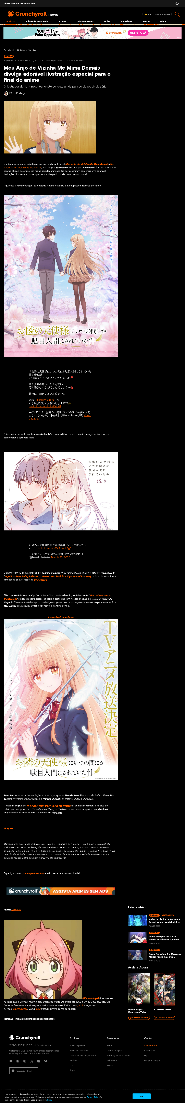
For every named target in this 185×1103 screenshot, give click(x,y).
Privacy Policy (93, 1097)
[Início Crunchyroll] (24, 1039)
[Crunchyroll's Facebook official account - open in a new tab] (17, 1061)
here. (49, 1100)
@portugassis (19, 1009)
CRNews (16, 910)
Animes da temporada (36, 22)
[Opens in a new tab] (92, 33)
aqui (38, 1009)
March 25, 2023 (60, 557)
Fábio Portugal (17, 93)
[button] (23, 1070)
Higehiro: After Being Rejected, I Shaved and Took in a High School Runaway (47, 576)
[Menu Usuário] (177, 3)
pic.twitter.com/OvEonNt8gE (54, 548)
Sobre (163, 22)
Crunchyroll (9, 50)
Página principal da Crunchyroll (20, 3)
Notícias (11, 22)
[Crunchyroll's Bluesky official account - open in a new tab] (45, 1061)
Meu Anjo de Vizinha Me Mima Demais (86, 164)
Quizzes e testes (85, 22)
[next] (175, 991)
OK (141, 1096)
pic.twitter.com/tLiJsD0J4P (45, 406)
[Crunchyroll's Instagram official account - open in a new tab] (24, 1061)
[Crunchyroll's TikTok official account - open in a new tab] (38, 1061)
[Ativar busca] (177, 14)
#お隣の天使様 (45, 400)
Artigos (62, 22)
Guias (107, 22)
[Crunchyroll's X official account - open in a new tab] (31, 1061)
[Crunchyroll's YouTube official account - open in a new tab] (11, 1061)
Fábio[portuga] (90, 998)
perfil (80, 1005)
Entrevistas (126, 22)
